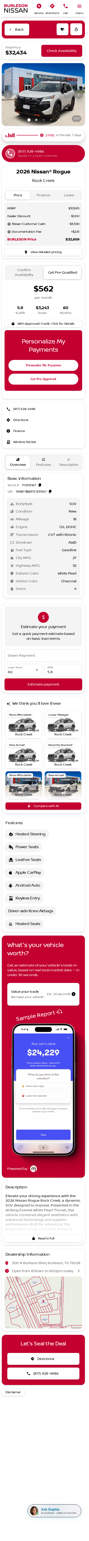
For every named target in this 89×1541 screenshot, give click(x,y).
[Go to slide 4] (51, 120)
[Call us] (65, 6)
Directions (52, 13)
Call (65, 13)
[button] (39, 8)
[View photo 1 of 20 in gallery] (43, 94)
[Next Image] (78, 94)
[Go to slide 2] (36, 120)
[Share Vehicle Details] (76, 29)
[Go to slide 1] (29, 120)
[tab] (17, 195)
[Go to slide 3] (43, 120)
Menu (80, 13)
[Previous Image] (8, 94)
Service (39, 13)
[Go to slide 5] (58, 120)
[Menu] (79, 6)
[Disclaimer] (9, 224)
